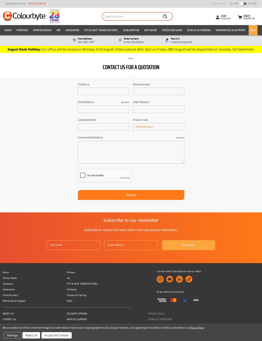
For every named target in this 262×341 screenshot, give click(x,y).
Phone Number (141, 85)
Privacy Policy (156, 313)
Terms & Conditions (160, 319)
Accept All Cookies (56, 335)
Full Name (83, 85)
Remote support (77, 319)
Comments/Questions (131, 138)
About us (8, 313)
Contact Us (9, 319)
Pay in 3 (181, 40)
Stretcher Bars (172, 30)
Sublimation (131, 30)
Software (150, 30)
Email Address (103, 102)
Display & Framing (199, 30)
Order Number (141, 102)
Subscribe (188, 245)
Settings (12, 335)
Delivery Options (77, 313)
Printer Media (42, 30)
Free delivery (86, 40)
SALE (253, 30)
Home (8, 30)
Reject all (31, 335)
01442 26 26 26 (37, 3)
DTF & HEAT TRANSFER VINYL (101, 30)
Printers (22, 30)
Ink (58, 30)
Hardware (72, 30)
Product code (140, 120)
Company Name (87, 120)
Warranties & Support (230, 30)
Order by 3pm (134, 40)
